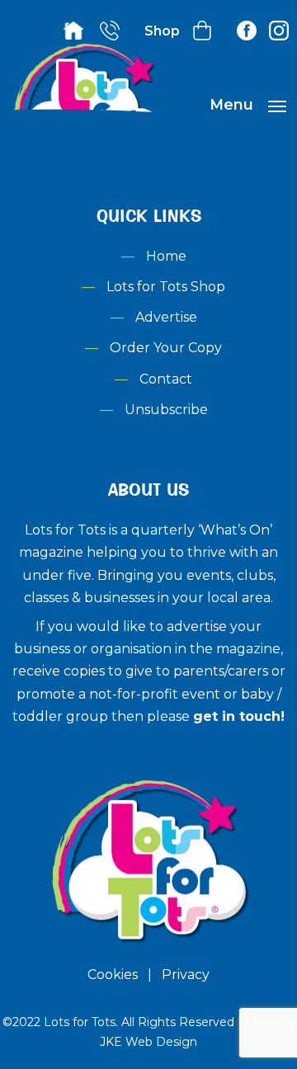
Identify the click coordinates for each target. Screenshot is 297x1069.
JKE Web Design (148, 1041)
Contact (165, 379)
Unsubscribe (166, 409)
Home (166, 256)
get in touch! (239, 716)
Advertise (166, 317)
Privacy (186, 974)
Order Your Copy (166, 348)
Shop (162, 31)
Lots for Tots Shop (165, 286)
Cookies (112, 974)
